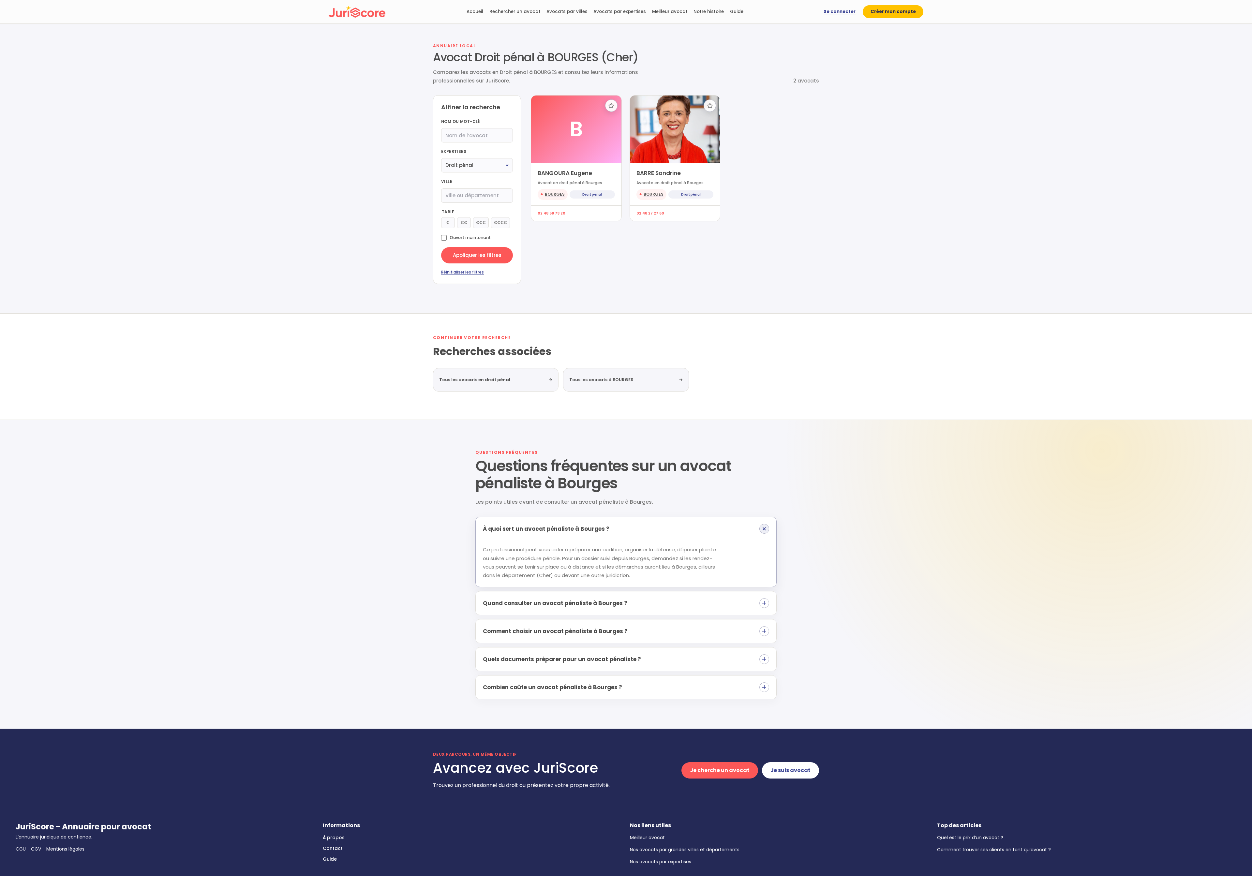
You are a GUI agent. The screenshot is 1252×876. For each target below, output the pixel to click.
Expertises (453, 151)
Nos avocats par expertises (660, 861)
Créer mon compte (893, 11)
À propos (334, 837)
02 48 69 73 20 (551, 213)
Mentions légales (65, 849)
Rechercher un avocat (515, 11)
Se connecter (840, 11)
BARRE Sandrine (658, 173)
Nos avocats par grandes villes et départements (684, 849)
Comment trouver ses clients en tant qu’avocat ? (994, 849)
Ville (446, 181)
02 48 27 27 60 (650, 213)
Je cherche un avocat (720, 770)
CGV (36, 849)
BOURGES (555, 194)
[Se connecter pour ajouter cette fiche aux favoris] (611, 105)
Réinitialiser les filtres (462, 272)
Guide (736, 11)
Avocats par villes (567, 11)
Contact (333, 848)
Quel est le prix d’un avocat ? (970, 837)
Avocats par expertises (619, 11)
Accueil (475, 11)
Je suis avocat (790, 770)
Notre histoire (708, 11)
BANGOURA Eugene (565, 173)
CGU (21, 849)
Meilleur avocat (670, 11)
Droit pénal (592, 194)
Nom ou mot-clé (460, 121)
